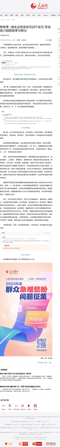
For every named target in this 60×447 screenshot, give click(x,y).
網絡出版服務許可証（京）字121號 (50, 432)
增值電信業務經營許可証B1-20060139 (30, 427)
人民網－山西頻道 (21, 40)
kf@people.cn (16, 424)
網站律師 (55, 416)
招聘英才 (23, 416)
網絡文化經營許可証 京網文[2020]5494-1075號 (30, 432)
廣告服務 (28, 416)
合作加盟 (34, 416)
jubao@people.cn (45, 421)
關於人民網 (11, 416)
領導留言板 (22, 409)
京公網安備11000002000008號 (35, 434)
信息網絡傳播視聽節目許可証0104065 (9, 432)
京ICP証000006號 (23, 434)
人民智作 (35, 409)
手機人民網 (16, 409)
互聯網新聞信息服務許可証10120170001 (9, 427)
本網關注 (13, 19)
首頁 (1, 15)
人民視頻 (29, 409)
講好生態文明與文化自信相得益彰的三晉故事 (15, 373)
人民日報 (3, 409)
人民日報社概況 (4, 416)
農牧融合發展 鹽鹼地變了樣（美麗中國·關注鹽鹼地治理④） (21, 386)
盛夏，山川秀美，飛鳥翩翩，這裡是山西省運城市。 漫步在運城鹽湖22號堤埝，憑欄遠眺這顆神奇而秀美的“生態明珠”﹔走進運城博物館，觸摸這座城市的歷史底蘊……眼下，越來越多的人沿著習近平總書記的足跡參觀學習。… (26, 378)
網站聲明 (50, 416)
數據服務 (44, 416)
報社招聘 (17, 416)
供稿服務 (39, 416)
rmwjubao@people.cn (51, 424)
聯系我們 (32, 418)
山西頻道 (7, 19)
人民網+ (10, 409)
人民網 (2, 19)
